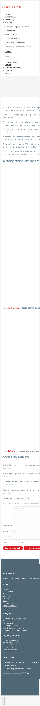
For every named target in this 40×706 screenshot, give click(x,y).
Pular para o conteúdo (11, 7)
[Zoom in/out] (8, 697)
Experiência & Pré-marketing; (13, 628)
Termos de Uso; (8, 647)
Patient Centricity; (9, 623)
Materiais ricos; (8, 603)
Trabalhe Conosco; (10, 606)
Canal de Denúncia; (10, 650)
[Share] (4, 697)
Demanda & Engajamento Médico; (15, 619)
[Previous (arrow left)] (1, 701)
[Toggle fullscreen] (6, 697)
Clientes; (6, 599)
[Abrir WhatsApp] (35, 701)
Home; (5, 589)
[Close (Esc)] (1, 697)
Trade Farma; (8, 621)
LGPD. (5, 652)
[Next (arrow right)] (4, 701)
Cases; (5, 601)
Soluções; (6, 596)
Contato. (6, 608)
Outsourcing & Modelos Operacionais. (17, 630)
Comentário (8, 525)
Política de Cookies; (10, 645)
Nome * (6, 531)
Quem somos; (8, 592)
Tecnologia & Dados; (10, 626)
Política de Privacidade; (11, 643)
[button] (18, 10)
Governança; (8, 594)
